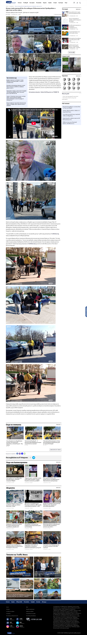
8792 (13, 508)
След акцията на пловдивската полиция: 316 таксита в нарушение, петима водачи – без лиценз (14, 442)
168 (77, 22)
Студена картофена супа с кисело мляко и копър (74, 32)
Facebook (17, 454)
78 (77, 35)
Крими (50, 3)
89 (77, 16)
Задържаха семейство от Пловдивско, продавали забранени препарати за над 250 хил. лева (33, 546)
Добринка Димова (58, 14)
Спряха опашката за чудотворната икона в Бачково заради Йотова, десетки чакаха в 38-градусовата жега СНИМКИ (47, 573)
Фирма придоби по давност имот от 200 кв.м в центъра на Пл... (71, 119)
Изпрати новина (86, 312)
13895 (14, 576)
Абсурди (44, 602)
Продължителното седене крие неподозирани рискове (74, 12)
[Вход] (74, 3)
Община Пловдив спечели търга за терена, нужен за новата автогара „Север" (14, 505)
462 (49, 528)
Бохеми (38, 602)
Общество (19, 602)
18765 (70, 71)
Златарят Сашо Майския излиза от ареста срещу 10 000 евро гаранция (51, 546)
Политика (38, 3)
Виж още (71, 52)
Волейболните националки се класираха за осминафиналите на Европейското (75, 27)
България (32, 3)
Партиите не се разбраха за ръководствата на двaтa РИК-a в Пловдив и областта (14, 546)
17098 (41, 598)
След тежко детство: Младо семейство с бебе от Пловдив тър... (71, 115)
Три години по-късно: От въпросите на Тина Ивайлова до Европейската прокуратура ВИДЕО (51, 479)
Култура (61, 3)
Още (66, 3)
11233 (31, 549)
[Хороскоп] (71, 90)
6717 (50, 549)
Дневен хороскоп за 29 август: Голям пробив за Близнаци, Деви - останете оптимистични (74, 46)
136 (77, 29)
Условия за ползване (10, 611)
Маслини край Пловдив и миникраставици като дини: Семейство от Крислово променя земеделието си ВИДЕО (47, 595)
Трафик (33, 602)
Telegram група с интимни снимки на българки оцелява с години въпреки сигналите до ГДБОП (33, 479)
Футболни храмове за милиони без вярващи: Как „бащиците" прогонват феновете (51, 505)
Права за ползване (30, 611)
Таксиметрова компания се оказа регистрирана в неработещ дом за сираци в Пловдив (51, 442)
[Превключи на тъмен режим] (80, 2)
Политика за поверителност (12, 615)
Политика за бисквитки (31, 615)
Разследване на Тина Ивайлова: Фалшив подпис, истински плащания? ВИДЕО (14, 479)
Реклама (8, 609)
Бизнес (45, 3)
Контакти (8, 613)
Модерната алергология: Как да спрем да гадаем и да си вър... (71, 69)
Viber (20, 454)
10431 (41, 576)
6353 (13, 528)
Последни (65, 9)
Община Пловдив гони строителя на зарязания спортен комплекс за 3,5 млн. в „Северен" (19, 595)
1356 (31, 528)
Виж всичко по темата (55, 449)
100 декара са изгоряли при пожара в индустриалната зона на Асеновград (33, 526)
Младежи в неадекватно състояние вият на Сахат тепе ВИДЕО (71, 107)
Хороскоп (65, 76)
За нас (7, 607)
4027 (50, 482)
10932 (31, 508)
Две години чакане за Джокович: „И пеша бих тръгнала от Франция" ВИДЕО (19, 574)
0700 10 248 (36, 619)
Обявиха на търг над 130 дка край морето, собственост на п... (70, 123)
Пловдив (25, 3)
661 (77, 48)
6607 (50, 508)
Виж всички (58, 462)
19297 (31, 482)
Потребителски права (30, 613)
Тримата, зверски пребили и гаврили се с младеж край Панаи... (71, 111)
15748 (14, 598)
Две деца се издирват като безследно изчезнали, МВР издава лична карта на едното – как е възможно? (33, 505)
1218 (13, 549)
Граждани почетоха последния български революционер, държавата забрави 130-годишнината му (14, 526)
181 (77, 42)
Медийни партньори (30, 609)
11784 (13, 482)
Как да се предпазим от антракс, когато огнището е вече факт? (75, 20)
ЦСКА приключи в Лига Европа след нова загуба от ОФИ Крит (75, 40)
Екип (27, 607)
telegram (22, 454)
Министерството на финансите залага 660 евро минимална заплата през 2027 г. (51, 526)
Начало (20, 3)
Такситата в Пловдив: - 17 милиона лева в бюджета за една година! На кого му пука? (33, 442)
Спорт (55, 3)
